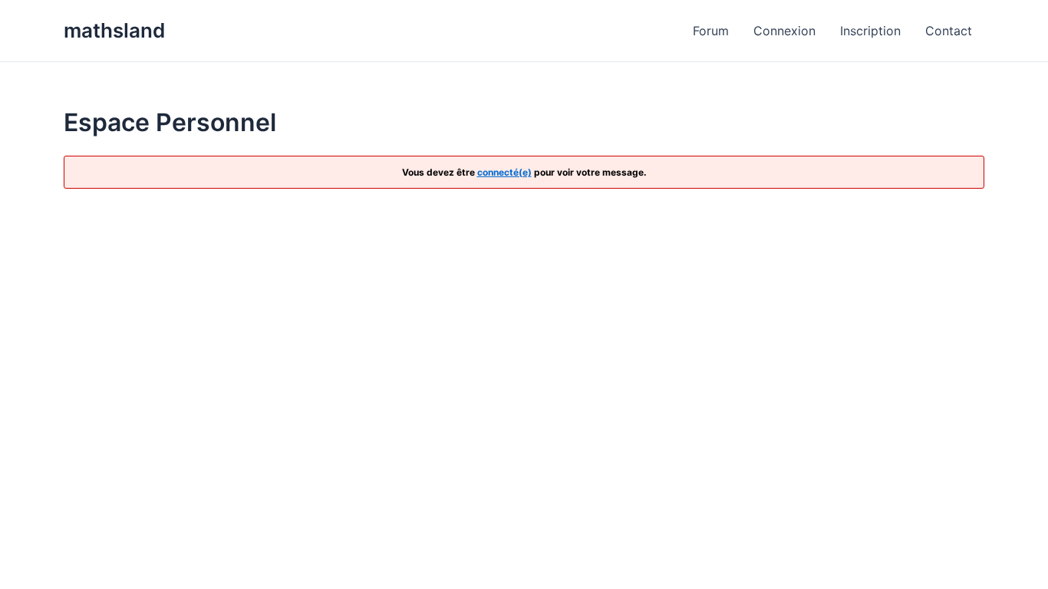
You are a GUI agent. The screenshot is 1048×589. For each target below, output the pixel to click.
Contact (948, 30)
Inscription (870, 30)
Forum (711, 30)
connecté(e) (504, 172)
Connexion (784, 30)
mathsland (114, 30)
